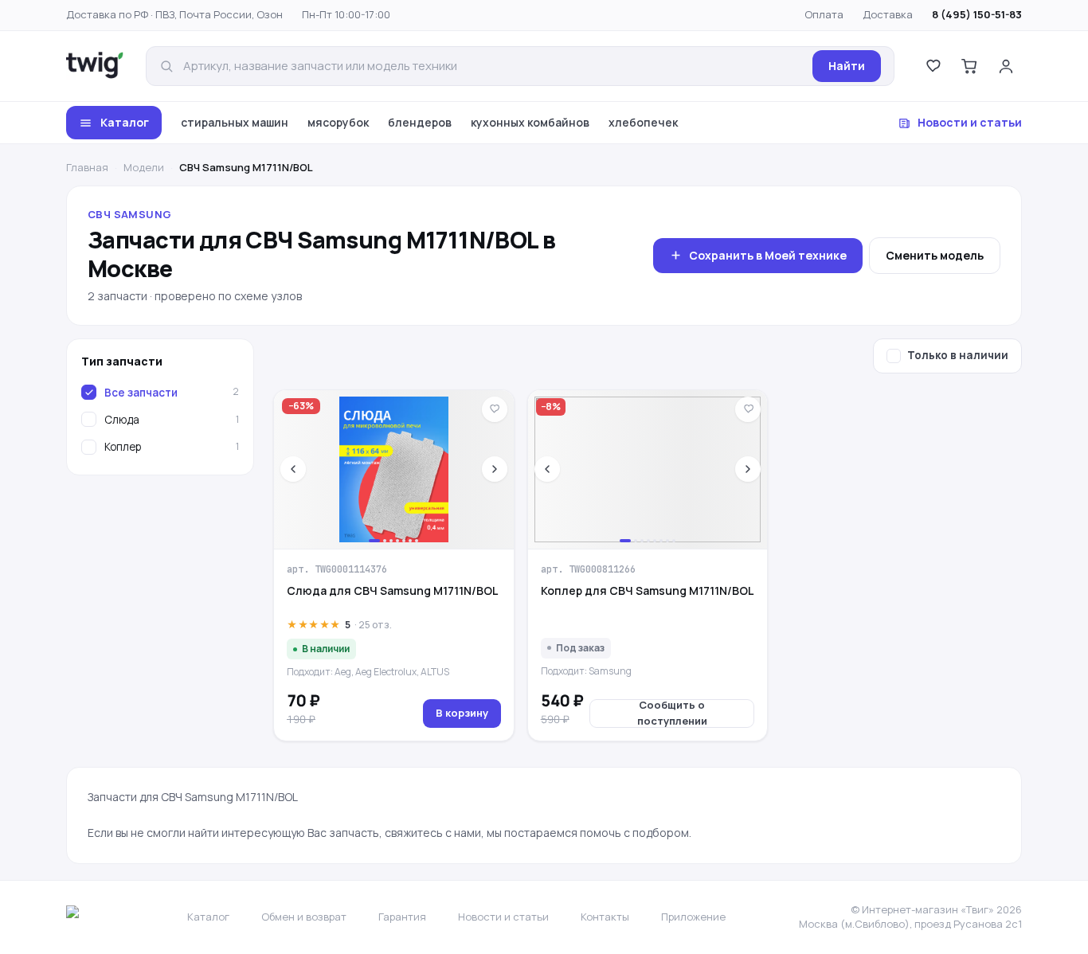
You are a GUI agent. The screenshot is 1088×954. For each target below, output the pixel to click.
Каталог (124, 122)
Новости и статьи (970, 122)
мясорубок (338, 122)
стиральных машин (234, 122)
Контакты (605, 916)
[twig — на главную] (94, 66)
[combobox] (493, 66)
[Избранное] (933, 66)
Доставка (888, 14)
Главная (87, 167)
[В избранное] (494, 409)
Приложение (693, 916)
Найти (846, 65)
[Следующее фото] (494, 469)
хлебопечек (643, 122)
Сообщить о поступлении (672, 713)
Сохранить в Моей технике (768, 255)
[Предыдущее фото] (293, 469)
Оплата (823, 14)
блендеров (420, 122)
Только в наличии (957, 355)
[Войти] (1006, 66)
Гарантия (402, 916)
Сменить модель (935, 255)
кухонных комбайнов (530, 122)
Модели (143, 167)
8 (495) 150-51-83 (977, 14)
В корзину (462, 713)
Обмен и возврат (303, 916)
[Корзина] (969, 66)
